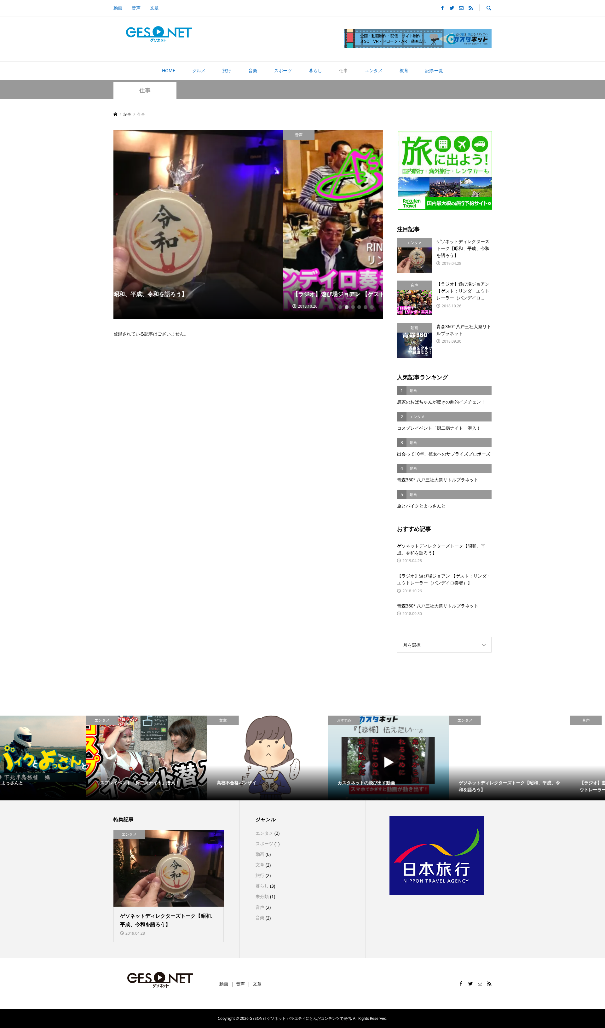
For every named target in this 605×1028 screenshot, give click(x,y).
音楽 (252, 70)
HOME (168, 70)
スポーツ (283, 70)
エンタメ (374, 70)
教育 (404, 70)
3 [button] (353, 307)
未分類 (262, 896)
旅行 (226, 70)
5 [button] (365, 307)
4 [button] (359, 307)
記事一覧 (434, 70)
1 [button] (340, 307)
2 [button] (346, 307)
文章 (154, 8)
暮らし (315, 70)
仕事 (343, 70)
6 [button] (372, 307)
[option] (248, 224)
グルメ (198, 70)
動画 (117, 8)
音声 (136, 8)
